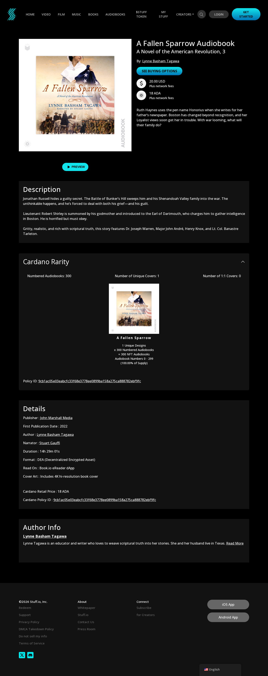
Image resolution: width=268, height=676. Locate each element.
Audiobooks (115, 14)
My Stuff (163, 14)
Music (76, 14)
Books (93, 14)
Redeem (25, 608)
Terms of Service (32, 643)
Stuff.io (83, 615)
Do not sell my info (33, 636)
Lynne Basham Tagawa (160, 61)
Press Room (86, 629)
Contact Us (86, 622)
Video (46, 14)
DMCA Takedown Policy (36, 629)
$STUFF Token (141, 14)
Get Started (246, 14)
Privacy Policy (29, 622)
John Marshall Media (56, 418)
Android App (228, 617)
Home (30, 14)
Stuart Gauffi (49, 443)
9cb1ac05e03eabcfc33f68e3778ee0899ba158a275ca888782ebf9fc (89, 381)
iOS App (228, 604)
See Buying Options (159, 71)
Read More (235, 543)
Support (25, 615)
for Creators (146, 615)
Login (218, 14)
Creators (183, 14)
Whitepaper (86, 608)
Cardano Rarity (46, 261)
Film (61, 14)
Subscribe (144, 608)
